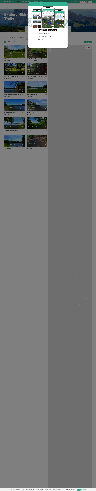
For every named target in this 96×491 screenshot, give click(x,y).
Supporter (50, 45)
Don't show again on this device (48, 43)
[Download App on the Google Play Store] (52, 29)
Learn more (57, 45)
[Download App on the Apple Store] (43, 30)
